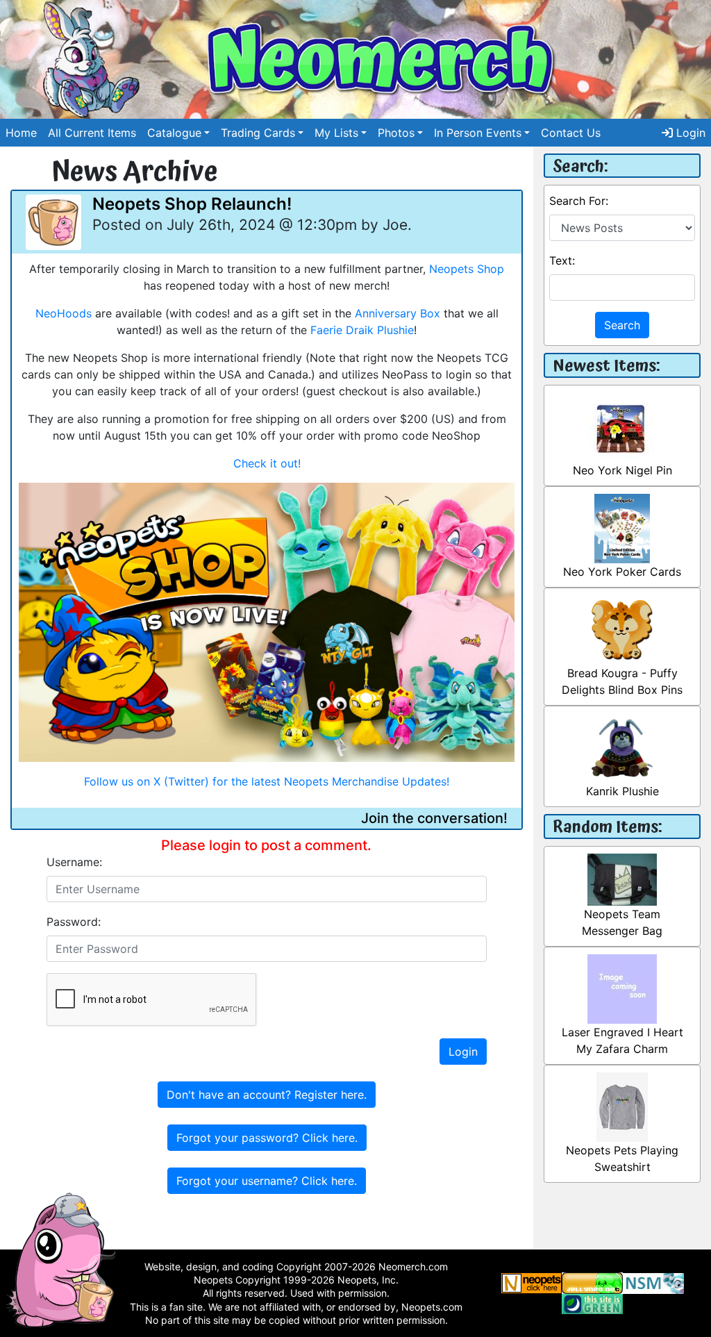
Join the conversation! (434, 818)
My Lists (336, 133)
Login (689, 133)
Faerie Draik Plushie (362, 330)
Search (622, 325)
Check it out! (267, 463)
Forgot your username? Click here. (266, 1181)
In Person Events (477, 133)
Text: (562, 260)
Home (21, 133)
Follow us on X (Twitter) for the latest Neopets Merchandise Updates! (266, 781)
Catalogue (174, 133)
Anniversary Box (397, 313)
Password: (74, 922)
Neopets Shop (466, 269)
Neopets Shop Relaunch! (192, 204)
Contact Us (571, 133)
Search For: (578, 201)
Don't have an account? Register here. (267, 1095)
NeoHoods (63, 313)
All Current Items (92, 133)
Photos (396, 133)
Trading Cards (258, 133)
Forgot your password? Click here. (267, 1138)
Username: (74, 862)
